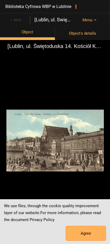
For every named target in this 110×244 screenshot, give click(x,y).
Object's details (82, 33)
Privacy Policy (42, 219)
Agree (86, 233)
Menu (87, 20)
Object (27, 32)
